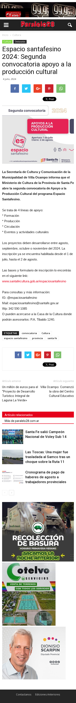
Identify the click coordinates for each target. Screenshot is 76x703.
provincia (37, 338)
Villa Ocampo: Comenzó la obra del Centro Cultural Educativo (57, 391)
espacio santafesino (15, 338)
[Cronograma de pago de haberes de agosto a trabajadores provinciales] (12, 477)
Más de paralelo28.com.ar (22, 421)
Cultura (7, 41)
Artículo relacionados (19, 415)
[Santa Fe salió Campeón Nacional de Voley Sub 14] (12, 436)
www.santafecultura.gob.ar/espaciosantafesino (34, 281)
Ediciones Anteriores (47, 694)
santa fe (52, 338)
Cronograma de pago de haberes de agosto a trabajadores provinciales (45, 477)
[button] (70, 25)
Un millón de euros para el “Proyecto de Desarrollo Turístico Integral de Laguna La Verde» (20, 393)
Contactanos (23, 694)
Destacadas (20, 41)
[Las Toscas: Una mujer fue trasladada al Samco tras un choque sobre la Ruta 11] (12, 457)
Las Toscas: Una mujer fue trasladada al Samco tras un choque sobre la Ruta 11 (47, 457)
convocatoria (29, 333)
